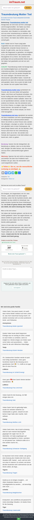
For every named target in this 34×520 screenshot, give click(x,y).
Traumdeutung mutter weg (10, 90)
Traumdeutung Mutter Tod (16, 14)
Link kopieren (17, 287)
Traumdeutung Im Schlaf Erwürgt (13, 372)
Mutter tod (11, 178)
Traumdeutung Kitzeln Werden (13, 350)
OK (18, 518)
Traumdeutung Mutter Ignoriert (13, 326)
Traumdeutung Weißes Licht (12, 422)
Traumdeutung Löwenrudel (11, 510)
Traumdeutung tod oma (9, 115)
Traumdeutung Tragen (10, 473)
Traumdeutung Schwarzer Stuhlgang (15, 448)
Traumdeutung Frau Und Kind (12, 388)
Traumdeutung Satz (9, 400)
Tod (8, 176)
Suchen (28, 7)
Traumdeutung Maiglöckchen (12, 492)
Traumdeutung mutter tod (19, 22)
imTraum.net (17, 2)
